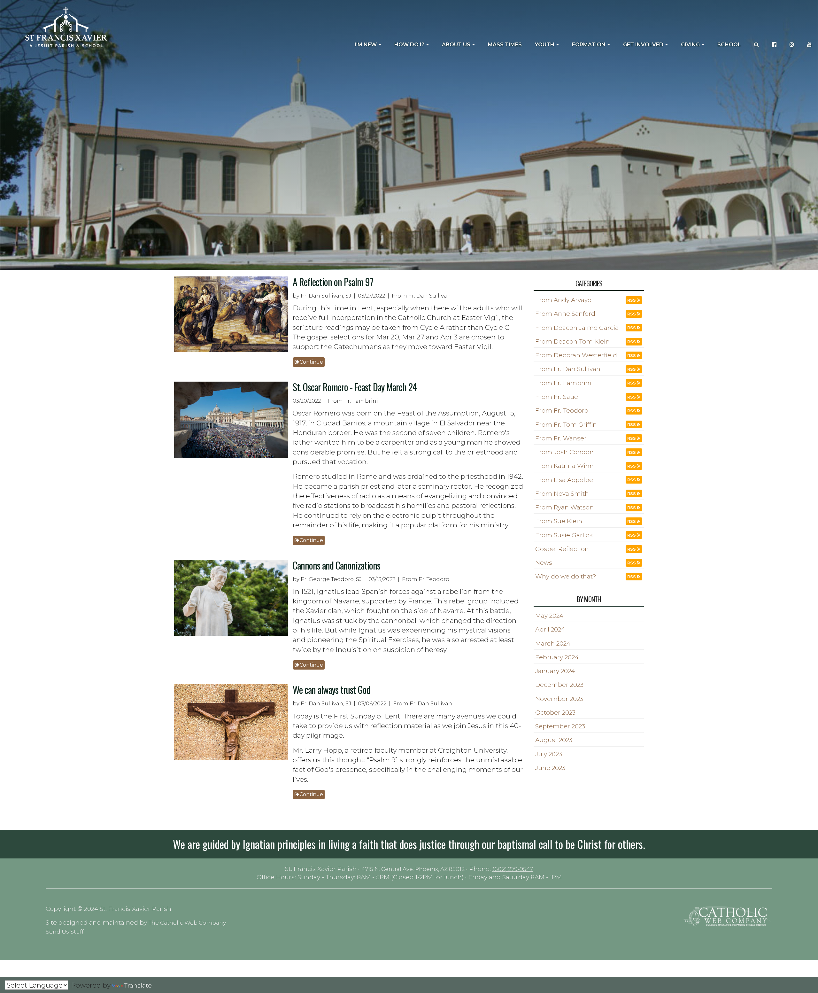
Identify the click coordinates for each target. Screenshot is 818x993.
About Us (457, 45)
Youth (545, 45)
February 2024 (557, 657)
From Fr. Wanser (561, 438)
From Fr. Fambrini (563, 383)
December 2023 (559, 684)
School (729, 45)
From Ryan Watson (564, 507)
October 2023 (555, 712)
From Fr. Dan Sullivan (567, 369)
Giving (691, 45)
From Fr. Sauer (558, 396)
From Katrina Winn (564, 465)
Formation (589, 45)
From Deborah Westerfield (576, 355)
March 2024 (552, 643)
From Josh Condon (564, 452)
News (543, 562)
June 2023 (550, 768)
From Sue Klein (558, 521)
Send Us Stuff (65, 931)
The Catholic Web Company (187, 922)
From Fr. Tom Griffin (566, 424)
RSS (632, 300)
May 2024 (549, 615)
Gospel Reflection (562, 549)
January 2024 (555, 671)
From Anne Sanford (565, 313)
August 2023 (553, 740)
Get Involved (644, 45)
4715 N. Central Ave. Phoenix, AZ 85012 (413, 868)
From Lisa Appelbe (564, 480)
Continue (311, 362)
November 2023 (559, 698)
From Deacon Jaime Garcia (577, 327)
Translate (138, 985)
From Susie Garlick (564, 535)
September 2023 (560, 726)
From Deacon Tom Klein (572, 341)
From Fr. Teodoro (561, 410)
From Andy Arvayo (563, 300)
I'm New (366, 45)
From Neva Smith (562, 493)
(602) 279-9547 (512, 868)
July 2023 (548, 754)
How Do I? (410, 45)
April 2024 (550, 629)
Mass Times (505, 45)
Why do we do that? (565, 576)
